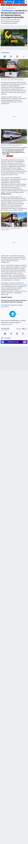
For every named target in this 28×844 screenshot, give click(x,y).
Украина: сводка (23, 4)
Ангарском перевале (18, 284)
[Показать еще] (23, 56)
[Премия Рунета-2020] (13, 1)
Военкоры (15, 4)
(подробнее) (4, 307)
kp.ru (25, 329)
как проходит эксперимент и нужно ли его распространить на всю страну (13, 152)
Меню (1, 1)
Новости (3, 4)
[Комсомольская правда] (8, 2)
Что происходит (7, 338)
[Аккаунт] (26, 1)
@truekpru (9, 324)
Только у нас (9, 4)
